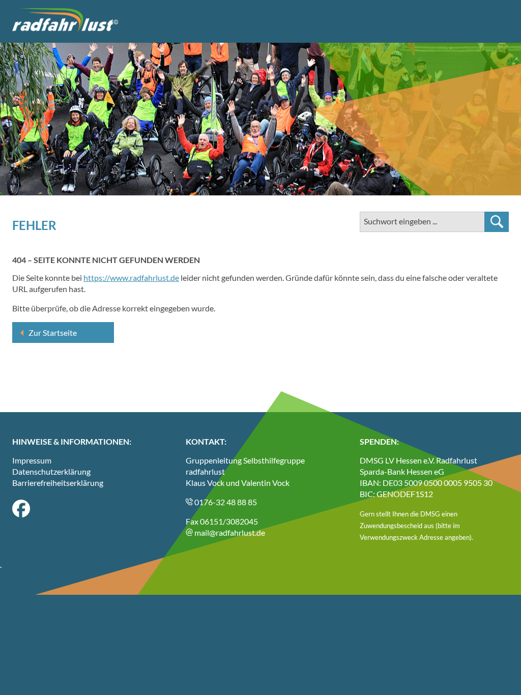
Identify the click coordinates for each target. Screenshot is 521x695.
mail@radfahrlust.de (229, 532)
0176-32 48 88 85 (225, 502)
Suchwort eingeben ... (400, 221)
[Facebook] (21, 514)
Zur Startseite (52, 332)
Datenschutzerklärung (51, 471)
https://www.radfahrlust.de (131, 277)
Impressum (31, 460)
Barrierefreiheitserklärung (57, 482)
